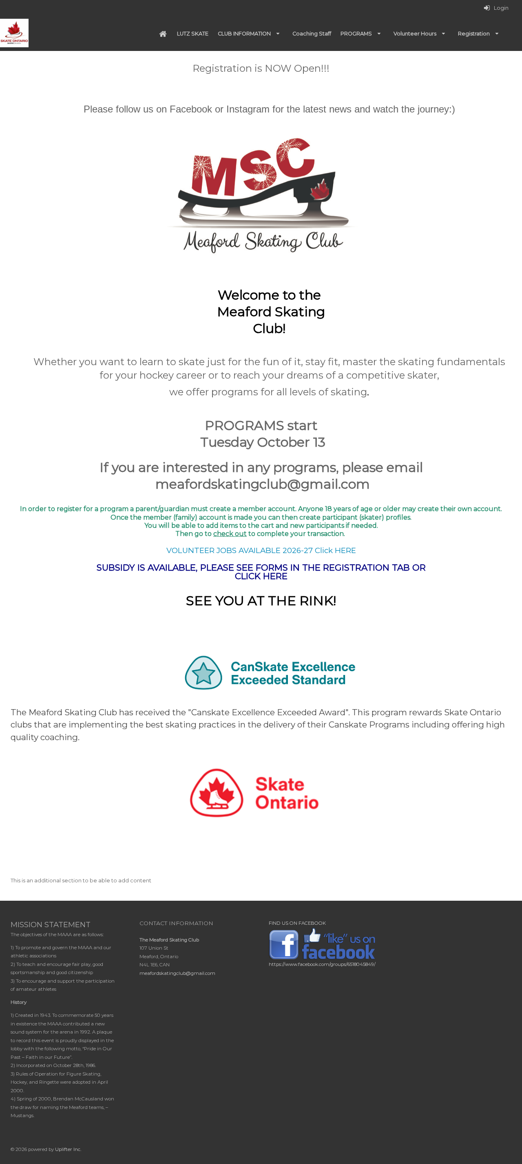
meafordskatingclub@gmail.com (177, 973)
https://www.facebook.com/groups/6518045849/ (322, 964)
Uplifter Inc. (68, 1149)
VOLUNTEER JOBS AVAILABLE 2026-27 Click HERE (261, 550)
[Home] (163, 34)
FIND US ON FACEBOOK (297, 923)
